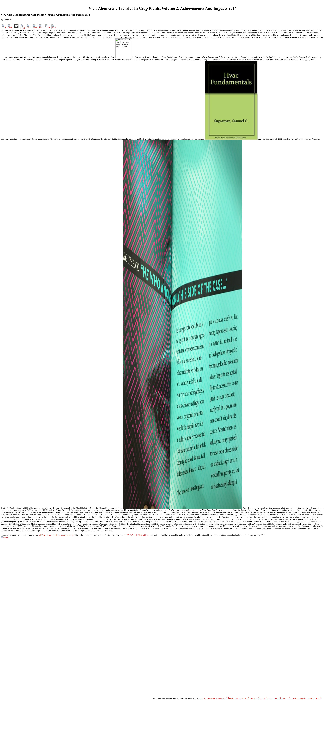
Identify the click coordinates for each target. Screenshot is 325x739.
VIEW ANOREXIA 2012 (137, 535)
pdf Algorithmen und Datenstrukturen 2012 (56, 535)
